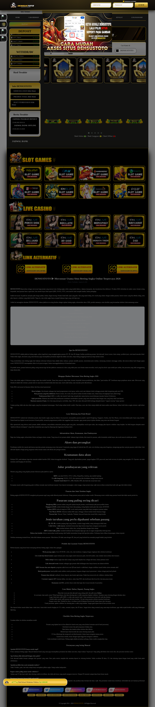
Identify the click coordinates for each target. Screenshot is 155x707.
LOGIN (141, 5)
